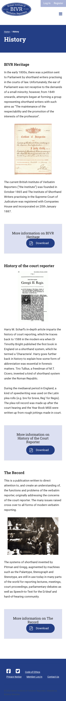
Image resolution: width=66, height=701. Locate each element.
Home (7, 32)
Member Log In (34, 676)
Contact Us (53, 676)
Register (58, 3)
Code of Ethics (32, 672)
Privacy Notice (13, 676)
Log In (46, 3)
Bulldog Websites (12, 694)
